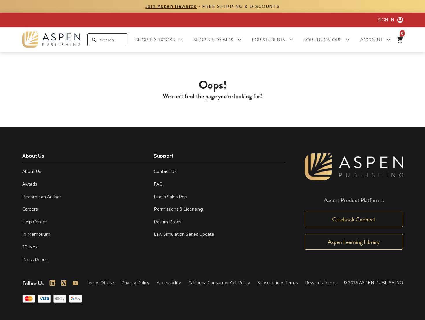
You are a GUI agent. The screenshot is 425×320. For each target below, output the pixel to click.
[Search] (94, 40)
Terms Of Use (100, 282)
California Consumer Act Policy (219, 282)
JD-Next (30, 247)
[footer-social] (52, 283)
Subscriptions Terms (277, 282)
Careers (30, 209)
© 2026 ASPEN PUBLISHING (373, 282)
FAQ (158, 184)
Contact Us (165, 171)
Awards (29, 184)
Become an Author (41, 196)
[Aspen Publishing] (51, 39)
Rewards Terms (320, 282)
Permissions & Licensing (178, 209)
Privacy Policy (135, 282)
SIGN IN (386, 20)
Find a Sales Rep (170, 196)
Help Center (34, 221)
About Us (31, 171)
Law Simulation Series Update (184, 234)
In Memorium (36, 234)
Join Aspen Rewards (171, 6)
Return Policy (167, 221)
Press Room (34, 259)
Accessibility (169, 282)
